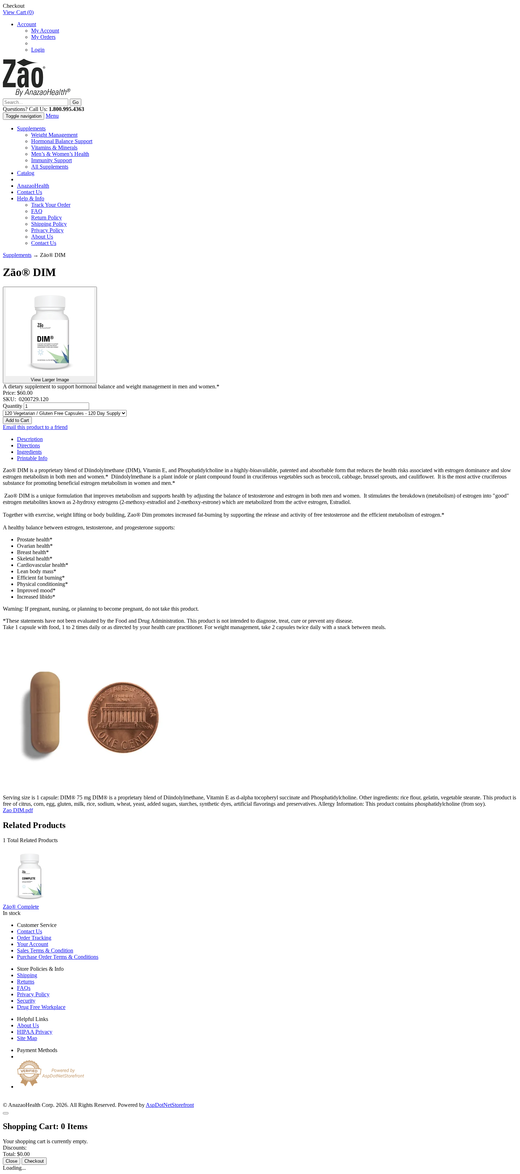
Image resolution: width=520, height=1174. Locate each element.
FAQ (36, 211)
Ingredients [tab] (29, 452)
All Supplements (49, 167)
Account (26, 24)
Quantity (12, 406)
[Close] (5, 1113)
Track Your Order (50, 205)
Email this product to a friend (35, 427)
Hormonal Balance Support (61, 141)
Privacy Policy (47, 230)
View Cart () (18, 12)
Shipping (27, 975)
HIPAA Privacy (34, 1032)
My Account (45, 31)
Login (38, 50)
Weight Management (54, 135)
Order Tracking (34, 938)
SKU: (11, 399)
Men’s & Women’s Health (60, 154)
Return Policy (46, 218)
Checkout (34, 1161)
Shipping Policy (49, 224)
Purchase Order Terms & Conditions (57, 957)
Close (11, 1161)
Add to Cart (17, 420)
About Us (42, 237)
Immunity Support (51, 160)
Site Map (27, 1038)
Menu (52, 116)
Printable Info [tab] (32, 458)
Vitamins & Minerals (54, 148)
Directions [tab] (28, 445)
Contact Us (29, 192)
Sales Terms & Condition (45, 950)
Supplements (31, 128)
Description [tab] (30, 439)
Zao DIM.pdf (18, 810)
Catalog (25, 173)
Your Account (32, 944)
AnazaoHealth (33, 186)
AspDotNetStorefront (170, 1105)
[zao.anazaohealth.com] (36, 95)
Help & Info (30, 198)
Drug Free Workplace (41, 1007)
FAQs (23, 988)
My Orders (43, 37)
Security (26, 1001)
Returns (25, 982)
